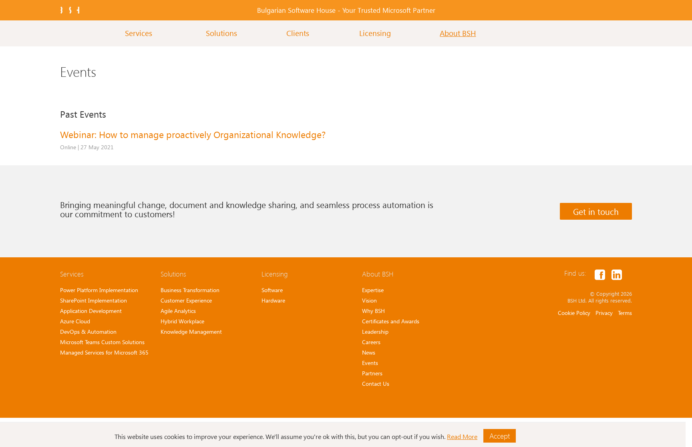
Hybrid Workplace (182, 321)
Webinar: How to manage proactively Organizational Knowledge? (193, 134)
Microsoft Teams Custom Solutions (102, 342)
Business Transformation (190, 290)
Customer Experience (186, 300)
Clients (297, 33)
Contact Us (375, 383)
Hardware (273, 300)
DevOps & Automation (88, 331)
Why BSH (373, 311)
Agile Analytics (178, 311)
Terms (625, 313)
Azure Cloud (75, 321)
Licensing (375, 33)
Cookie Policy (574, 313)
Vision (369, 300)
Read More (462, 436)
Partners (372, 373)
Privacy (604, 313)
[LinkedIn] (616, 274)
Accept (499, 436)
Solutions (221, 33)
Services (138, 33)
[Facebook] (599, 274)
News (368, 352)
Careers (371, 342)
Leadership (375, 331)
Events (370, 363)
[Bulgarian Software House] (70, 10)
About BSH (458, 33)
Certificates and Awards (390, 321)
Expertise (373, 290)
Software (272, 290)
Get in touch (596, 211)
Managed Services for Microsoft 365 (104, 352)
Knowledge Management (191, 331)
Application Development (91, 311)
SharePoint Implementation (93, 300)
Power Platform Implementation (99, 290)
